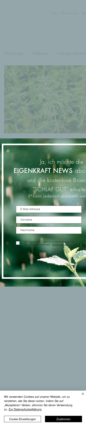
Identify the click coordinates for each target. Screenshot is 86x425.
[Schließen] (80, 396)
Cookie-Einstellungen (22, 419)
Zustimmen (63, 419)
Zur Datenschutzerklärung (25, 409)
